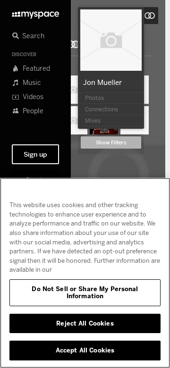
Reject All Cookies (84, 323)
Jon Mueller (102, 82)
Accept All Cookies (85, 350)
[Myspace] (35, 12)
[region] (85, 273)
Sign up (35, 154)
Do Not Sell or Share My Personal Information (85, 292)
